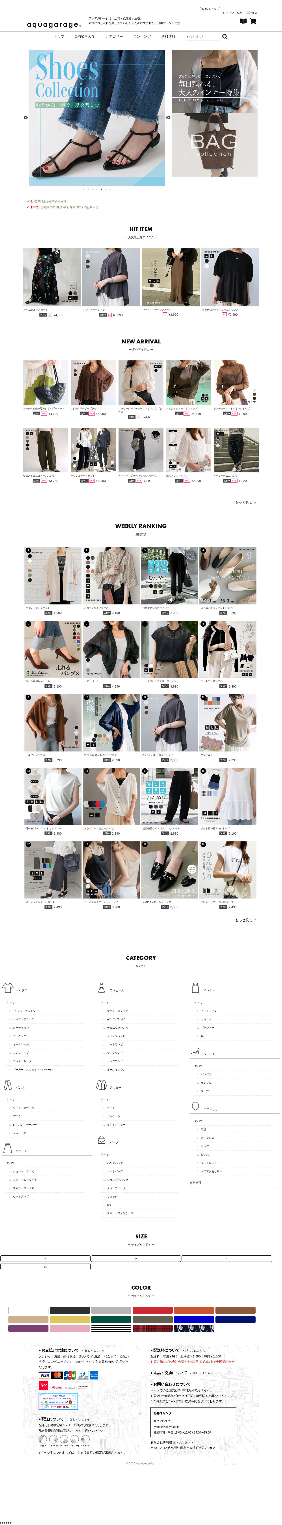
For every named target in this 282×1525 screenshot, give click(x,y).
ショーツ (204, 1019)
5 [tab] (101, 189)
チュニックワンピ (115, 1027)
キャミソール (19, 1044)
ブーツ (203, 1091)
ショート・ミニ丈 (21, 1171)
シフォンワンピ (114, 1036)
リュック (110, 1196)
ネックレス (205, 1137)
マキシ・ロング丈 (21, 1188)
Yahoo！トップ (210, 8)
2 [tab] (88, 189)
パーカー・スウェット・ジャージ (31, 1069)
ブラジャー (205, 1027)
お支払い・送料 (233, 13)
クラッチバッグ (114, 1188)
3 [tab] (93, 189)
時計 (201, 1129)
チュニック (17, 1036)
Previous (26, 118)
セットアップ (19, 1196)
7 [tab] (110, 189)
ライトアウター (114, 1124)
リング (203, 1146)
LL (45, 1267)
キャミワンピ (113, 1052)
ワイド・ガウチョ (21, 1107)
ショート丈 (17, 1133)
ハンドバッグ (113, 1163)
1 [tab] (84, 189)
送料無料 (195, 1182)
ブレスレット (207, 1163)
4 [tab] (97, 189)
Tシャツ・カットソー (23, 1010)
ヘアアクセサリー (209, 1171)
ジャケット (111, 1116)
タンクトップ (19, 1052)
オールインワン (114, 1069)
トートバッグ (113, 1171)
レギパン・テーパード (24, 1124)
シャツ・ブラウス (21, 1019)
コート (109, 1107)
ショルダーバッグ (115, 1179)
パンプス (204, 1074)
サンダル (204, 1082)
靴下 (201, 1036)
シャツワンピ (113, 1061)
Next (168, 118)
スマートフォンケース (118, 1213)
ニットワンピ (113, 1044)
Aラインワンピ (114, 1019)
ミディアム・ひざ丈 (23, 1179)
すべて (11, 1002)
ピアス (203, 1154)
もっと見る (244, 502)
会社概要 (252, 13)
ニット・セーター (21, 1061)
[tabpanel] (97, 118)
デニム (15, 1116)
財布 (107, 1204)
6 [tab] (106, 189)
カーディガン (19, 1027)
